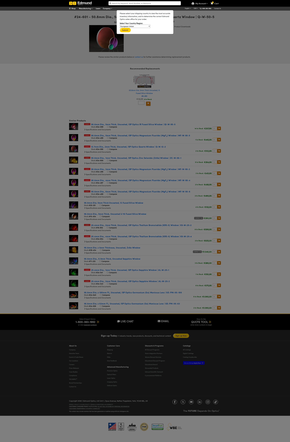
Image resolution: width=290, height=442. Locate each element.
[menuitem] (74, 8)
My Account (200, 4)
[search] (145, 3)
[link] (215, 2)
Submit (125, 30)
